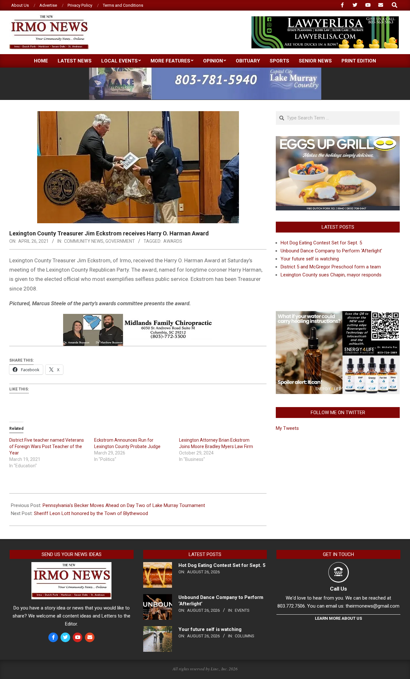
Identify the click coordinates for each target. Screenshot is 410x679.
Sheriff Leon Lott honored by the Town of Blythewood (91, 513)
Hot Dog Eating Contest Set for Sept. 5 (321, 243)
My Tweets (287, 428)
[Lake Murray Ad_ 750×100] (205, 70)
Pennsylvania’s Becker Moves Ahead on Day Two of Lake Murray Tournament (124, 505)
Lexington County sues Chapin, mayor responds (331, 275)
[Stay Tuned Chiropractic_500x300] (338, 313)
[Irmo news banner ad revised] (325, 19)
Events (242, 610)
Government (120, 241)
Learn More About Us (338, 618)
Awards (172, 241)
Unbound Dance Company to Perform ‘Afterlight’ (331, 251)
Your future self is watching (310, 259)
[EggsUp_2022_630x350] (338, 140)
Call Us (338, 588)
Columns (244, 636)
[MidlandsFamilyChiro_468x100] (138, 318)
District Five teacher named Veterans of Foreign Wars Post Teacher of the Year (46, 446)
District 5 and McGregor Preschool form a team (331, 267)
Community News (83, 241)
